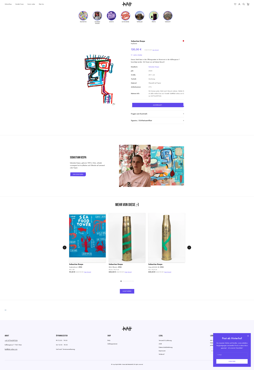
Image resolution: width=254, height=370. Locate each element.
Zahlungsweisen (112, 344)
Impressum (162, 351)
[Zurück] (64, 247)
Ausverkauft (157, 105)
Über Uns (41, 4)
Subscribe (232, 361)
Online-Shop (8, 4)
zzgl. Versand (155, 50)
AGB (160, 344)
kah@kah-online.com (11, 349)
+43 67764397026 (11, 340)
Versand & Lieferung (165, 340)
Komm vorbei (31, 4)
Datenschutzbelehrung (165, 347)
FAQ (108, 340)
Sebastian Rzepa (138, 41)
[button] (136, 55)
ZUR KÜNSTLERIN (78, 174)
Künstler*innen (19, 4)
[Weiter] (189, 247)
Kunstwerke (127, 291)
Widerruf (161, 354)
